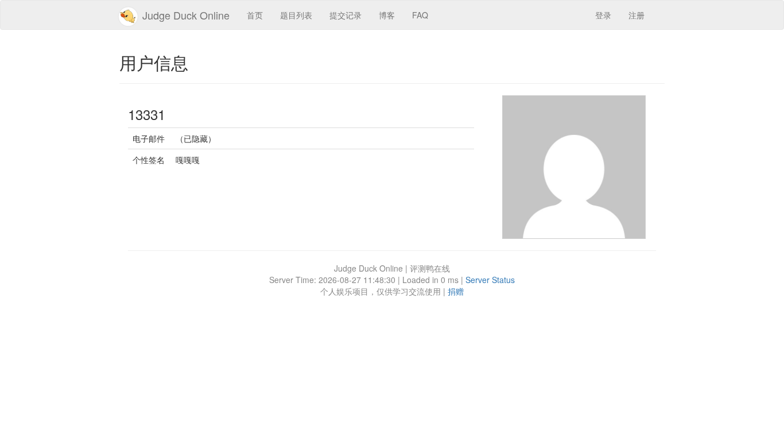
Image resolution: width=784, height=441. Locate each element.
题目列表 (296, 15)
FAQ (420, 15)
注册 (636, 15)
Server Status (490, 279)
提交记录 (345, 15)
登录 (603, 15)
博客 (387, 15)
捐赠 (456, 291)
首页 (255, 15)
